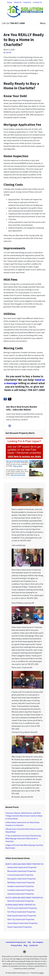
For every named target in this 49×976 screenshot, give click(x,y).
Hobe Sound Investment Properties (21, 915)
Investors (27, 2)
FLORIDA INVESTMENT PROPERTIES (20, 904)
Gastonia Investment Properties (20, 894)
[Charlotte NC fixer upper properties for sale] (24, 457)
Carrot (41, 973)
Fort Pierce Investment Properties (21, 912)
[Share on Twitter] (9, 399)
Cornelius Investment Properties (20, 890)
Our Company (38, 942)
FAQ (29, 942)
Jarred (8, 52)
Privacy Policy (16, 945)
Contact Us (37, 2)
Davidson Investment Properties (20, 886)
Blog (25, 945)
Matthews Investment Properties (21, 882)
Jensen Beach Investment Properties (22, 923)
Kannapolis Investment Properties (21, 878)
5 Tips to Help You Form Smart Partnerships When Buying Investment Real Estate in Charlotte (23, 838)
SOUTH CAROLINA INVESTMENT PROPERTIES (24, 897)
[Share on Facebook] (5, 399)
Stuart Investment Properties (19, 927)
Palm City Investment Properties (20, 919)
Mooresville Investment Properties (21, 871)
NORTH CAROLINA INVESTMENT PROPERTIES (24, 864)
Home (9, 2)
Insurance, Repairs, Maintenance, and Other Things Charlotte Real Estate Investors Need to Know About (23, 816)
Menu (43, 23)
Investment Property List (16, 942)
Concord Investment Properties (20, 875)
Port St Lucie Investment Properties (22, 908)
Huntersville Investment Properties (22, 867)
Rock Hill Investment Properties (20, 901)
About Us (17, 2)
